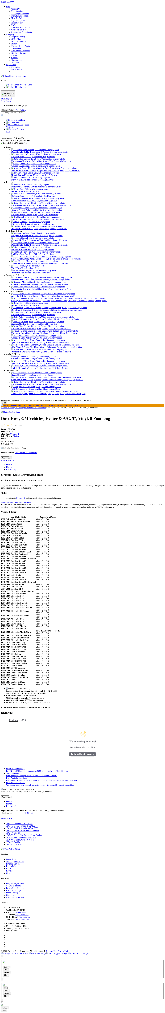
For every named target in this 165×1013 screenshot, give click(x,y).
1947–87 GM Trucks (14, 844)
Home (3, 408)
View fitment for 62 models (26, 452)
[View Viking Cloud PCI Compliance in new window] (15, 953)
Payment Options (18, 20)
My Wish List (16, 69)
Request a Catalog (7, 818)
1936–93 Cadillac (13, 842)
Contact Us (15, 9)
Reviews (14, 55)
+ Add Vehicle (20, 110)
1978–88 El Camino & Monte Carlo (21, 837)
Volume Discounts (18, 48)
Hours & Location (18, 41)
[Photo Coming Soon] (10, 412)
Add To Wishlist (7, 460)
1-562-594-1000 (19, 912)
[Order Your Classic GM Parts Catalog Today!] (10, 849)
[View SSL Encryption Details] (57, 953)
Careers (14, 58)
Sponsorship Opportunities (22, 32)
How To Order (17, 18)
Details (9, 465)
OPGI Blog (16, 39)
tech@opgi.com (22, 919)
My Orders (15, 67)
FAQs (13, 25)
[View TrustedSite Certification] (37, 953)
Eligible (16, 436)
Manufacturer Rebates (20, 16)
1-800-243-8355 (21, 915)
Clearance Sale (17, 60)
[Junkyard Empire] (16, 87)
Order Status (11, 859)
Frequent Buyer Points (20, 46)
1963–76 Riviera (13, 833)
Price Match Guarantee (20, 51)
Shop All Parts (7, 110)
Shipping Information (20, 13)
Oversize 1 (14, 434)
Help (8, 6)
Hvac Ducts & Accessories (35, 408)
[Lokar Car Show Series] (19, 85)
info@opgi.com (23, 917)
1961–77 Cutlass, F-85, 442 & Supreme (22, 830)
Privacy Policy (63, 951)
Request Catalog (18, 37)
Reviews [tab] (13, 720)
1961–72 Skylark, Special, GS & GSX (22, 828)
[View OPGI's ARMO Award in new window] (78, 953)
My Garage (6, 99)
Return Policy (17, 23)
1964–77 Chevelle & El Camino (19, 823)
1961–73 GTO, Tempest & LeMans (20, 826)
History (14, 44)
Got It (4, 403)
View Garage (6, 101)
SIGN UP (29, 813)
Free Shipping (17, 11)
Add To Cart (6, 458)
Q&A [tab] (23, 720)
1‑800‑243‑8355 (7, 2)
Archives (15, 62)
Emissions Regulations (20, 27)
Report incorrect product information (16, 502)
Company (10, 34)
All (7, 408)
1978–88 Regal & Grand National (20, 840)
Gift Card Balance (18, 30)
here (71, 400)
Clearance (10, 895)
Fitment (9, 467)
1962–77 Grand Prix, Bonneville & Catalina (24, 835)
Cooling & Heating (16, 408)
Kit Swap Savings (18, 53)
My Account (11, 65)
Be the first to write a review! (82, 754)
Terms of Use (51, 951)
